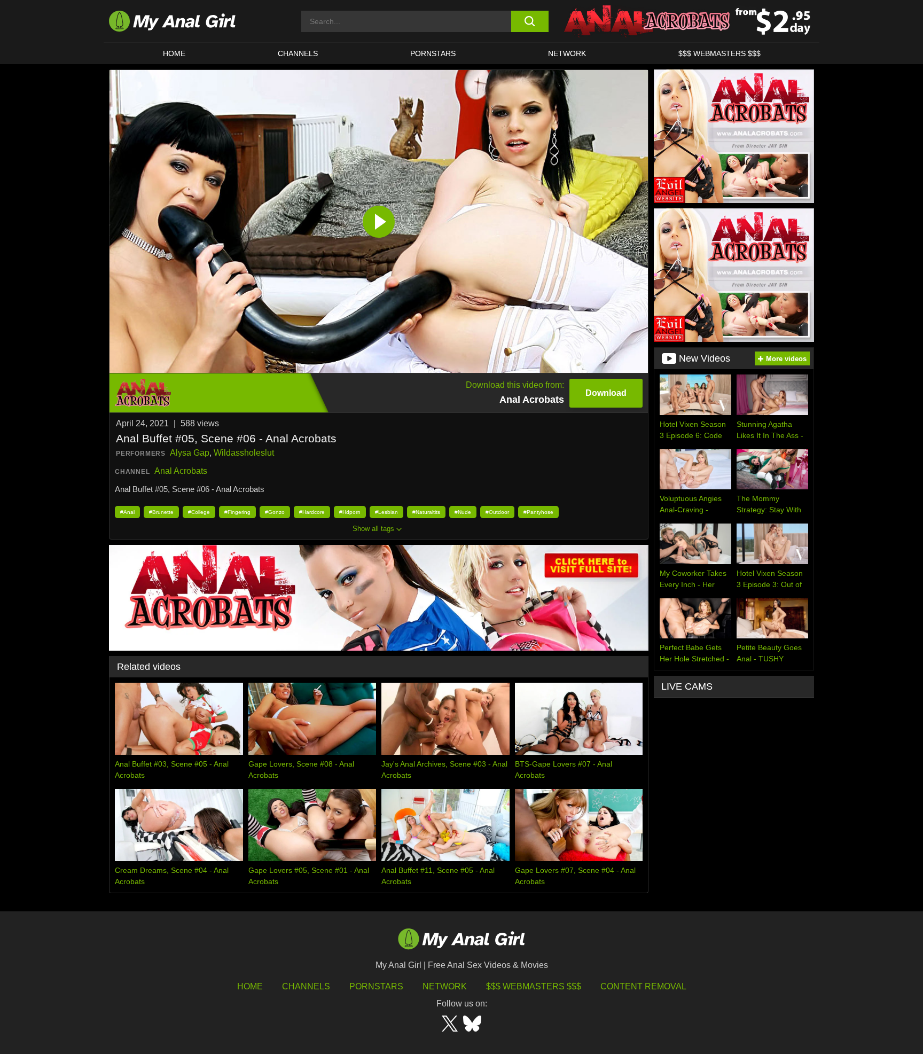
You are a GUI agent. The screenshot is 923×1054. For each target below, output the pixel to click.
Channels (306, 986)
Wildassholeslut (244, 452)
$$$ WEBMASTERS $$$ (719, 53)
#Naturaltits (426, 512)
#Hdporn (350, 512)
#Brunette (161, 512)
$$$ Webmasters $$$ (533, 986)
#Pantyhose (538, 512)
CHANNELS (298, 53)
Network (567, 53)
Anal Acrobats (180, 470)
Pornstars (433, 53)
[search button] (529, 21)
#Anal (127, 512)
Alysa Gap (189, 452)
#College (199, 512)
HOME (174, 53)
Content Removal (643, 986)
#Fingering (237, 512)
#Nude (463, 512)
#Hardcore (312, 512)
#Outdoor (497, 512)
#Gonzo (275, 512)
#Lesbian (386, 512)
